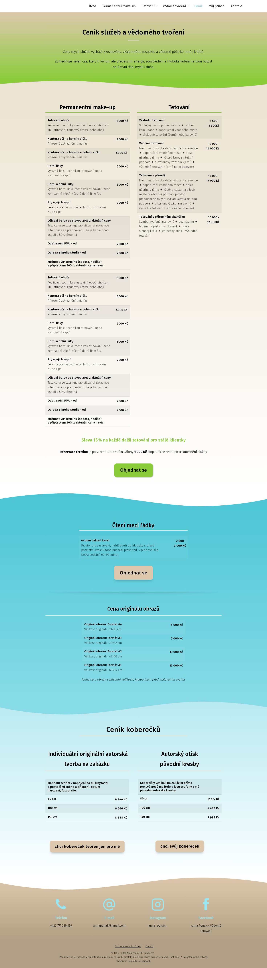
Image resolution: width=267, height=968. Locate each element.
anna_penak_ (157, 926)
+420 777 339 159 (61, 926)
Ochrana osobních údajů (128, 946)
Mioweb (146, 961)
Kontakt (236, 6)
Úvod (92, 6)
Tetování (148, 6)
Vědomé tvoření (174, 6)
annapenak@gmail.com (109, 926)
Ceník (198, 6)
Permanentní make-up (119, 6)
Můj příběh (216, 6)
